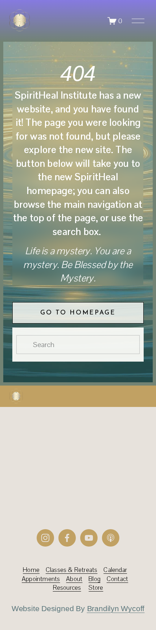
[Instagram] (45, 538)
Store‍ (96, 588)
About (74, 579)
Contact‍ (117, 579)
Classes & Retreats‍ (72, 570)
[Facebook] (67, 538)
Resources (67, 588)
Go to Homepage (77, 313)
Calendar (115, 570)
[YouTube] (89, 538)
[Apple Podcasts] (110, 538)
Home (31, 570)
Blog (94, 579)
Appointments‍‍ (41, 579)
